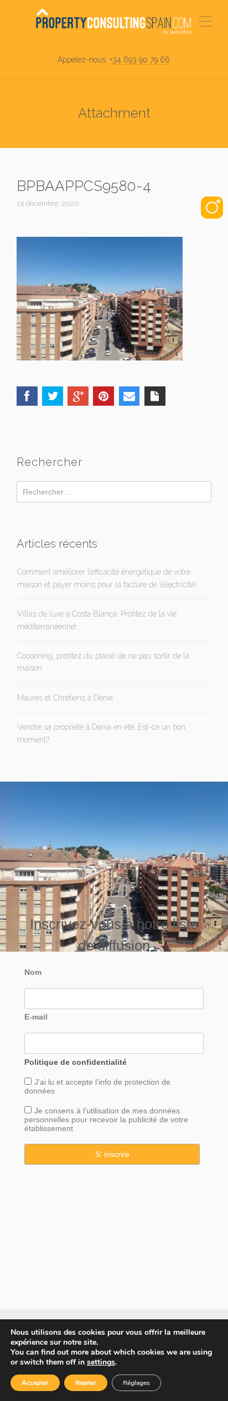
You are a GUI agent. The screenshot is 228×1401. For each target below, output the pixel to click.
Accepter (35, 1382)
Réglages (136, 1382)
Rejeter (85, 1382)
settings (101, 1362)
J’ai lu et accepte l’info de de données (97, 1086)
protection (140, 1082)
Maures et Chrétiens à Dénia (65, 697)
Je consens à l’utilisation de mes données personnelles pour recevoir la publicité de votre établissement (106, 1119)
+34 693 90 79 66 (140, 59)
